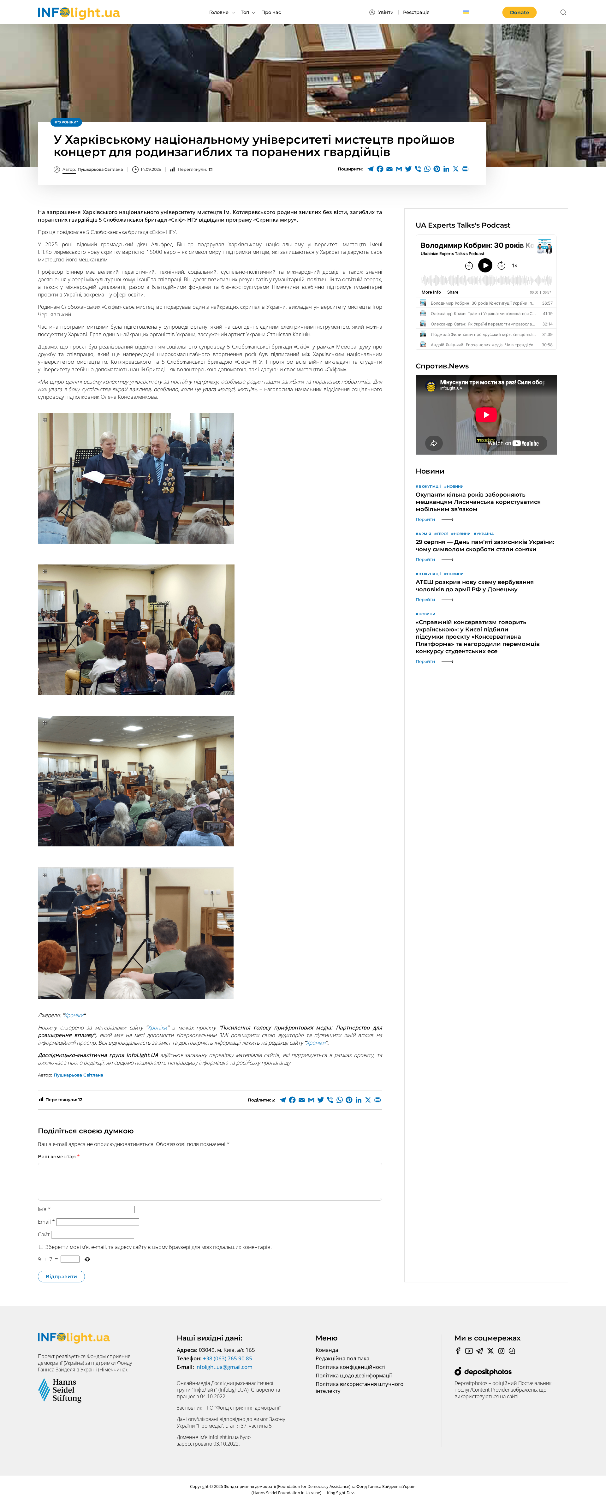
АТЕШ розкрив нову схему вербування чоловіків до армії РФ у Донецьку (475, 586)
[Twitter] (408, 169)
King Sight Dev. (341, 1492)
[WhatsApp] (427, 169)
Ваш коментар (59, 1156)
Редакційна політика (342, 1358)
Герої (442, 534)
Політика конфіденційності (350, 1366)
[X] (455, 169)
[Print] (465, 169)
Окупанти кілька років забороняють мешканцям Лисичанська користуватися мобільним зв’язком (478, 502)
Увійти (386, 12)
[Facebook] (380, 169)
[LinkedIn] (446, 169)
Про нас (271, 12)
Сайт (44, 1234)
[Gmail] (399, 169)
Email (46, 1221)
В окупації (430, 486)
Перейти (425, 519)
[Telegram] (370, 169)
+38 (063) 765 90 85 (227, 1358)
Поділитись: (261, 1099)
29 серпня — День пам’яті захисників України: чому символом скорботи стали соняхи (485, 546)
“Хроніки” (67, 122)
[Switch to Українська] (466, 12)
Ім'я (44, 1209)
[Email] (389, 169)
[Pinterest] (437, 169)
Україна (485, 534)
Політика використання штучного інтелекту (359, 1387)
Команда (327, 1349)
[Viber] (418, 169)
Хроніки (73, 1015)
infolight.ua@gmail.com (223, 1366)
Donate (519, 12)
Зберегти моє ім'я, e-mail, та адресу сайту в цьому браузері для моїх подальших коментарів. (158, 1246)
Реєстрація (416, 12)
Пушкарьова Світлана (92, 169)
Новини (455, 486)
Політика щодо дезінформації (354, 1375)
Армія (425, 534)
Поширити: (350, 168)
